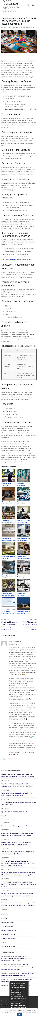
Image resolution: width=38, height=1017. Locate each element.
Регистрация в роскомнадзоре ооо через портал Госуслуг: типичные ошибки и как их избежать (18, 904)
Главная (4, 11)
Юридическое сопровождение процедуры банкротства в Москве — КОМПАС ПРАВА (16, 958)
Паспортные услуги (8, 934)
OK (19, 1014)
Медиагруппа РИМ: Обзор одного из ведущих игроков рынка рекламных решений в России (17, 895)
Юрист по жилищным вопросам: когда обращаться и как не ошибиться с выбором (16, 785)
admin (4, 27)
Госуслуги (4, 918)
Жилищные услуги (7, 922)
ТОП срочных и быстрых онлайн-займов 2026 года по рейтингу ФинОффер (17, 853)
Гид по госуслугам (10, 2)
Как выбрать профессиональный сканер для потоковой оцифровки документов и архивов (17, 775)
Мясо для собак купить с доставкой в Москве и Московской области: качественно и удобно (18, 874)
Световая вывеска (7, 819)
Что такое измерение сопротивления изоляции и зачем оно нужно (18, 804)
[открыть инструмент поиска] (28, 5)
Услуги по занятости (8, 946)
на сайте (13, 259)
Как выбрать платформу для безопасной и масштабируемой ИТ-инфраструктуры (16, 843)
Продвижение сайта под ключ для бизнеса (16, 826)
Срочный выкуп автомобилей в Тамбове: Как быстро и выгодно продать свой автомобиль (18, 967)
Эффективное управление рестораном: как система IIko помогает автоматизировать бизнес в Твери (18, 884)
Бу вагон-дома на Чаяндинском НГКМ (14, 812)
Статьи (12, 11)
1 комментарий (29, 27)
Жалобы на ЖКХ (8, 926)
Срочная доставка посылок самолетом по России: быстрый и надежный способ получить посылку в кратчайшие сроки (18, 863)
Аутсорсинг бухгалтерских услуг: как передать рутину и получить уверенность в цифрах (18, 834)
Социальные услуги (8, 938)
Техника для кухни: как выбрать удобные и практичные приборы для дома (16, 794)
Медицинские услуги (8, 930)
